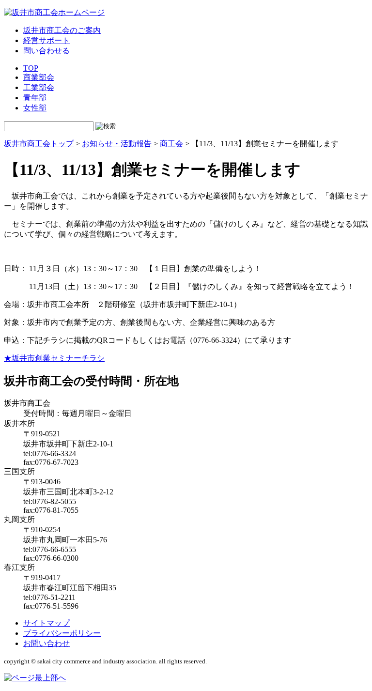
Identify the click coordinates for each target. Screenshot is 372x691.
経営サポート (46, 40)
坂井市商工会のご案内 (62, 30)
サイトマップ (46, 623)
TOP (30, 68)
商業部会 (38, 77)
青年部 (34, 97)
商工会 (171, 143)
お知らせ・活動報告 (117, 143)
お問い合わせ (46, 643)
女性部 (34, 108)
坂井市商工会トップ (39, 143)
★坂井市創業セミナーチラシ (54, 358)
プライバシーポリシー (62, 633)
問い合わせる (46, 50)
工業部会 (38, 87)
